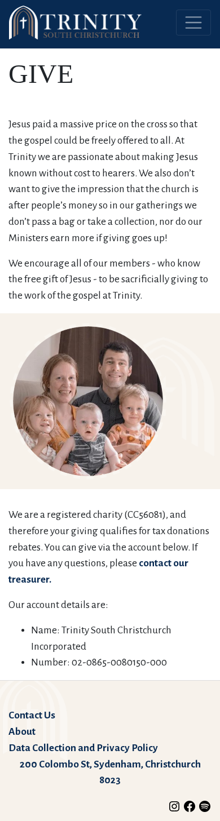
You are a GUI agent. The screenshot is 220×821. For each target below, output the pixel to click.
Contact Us (31, 715)
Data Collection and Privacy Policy (83, 748)
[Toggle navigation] (193, 22)
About (22, 731)
